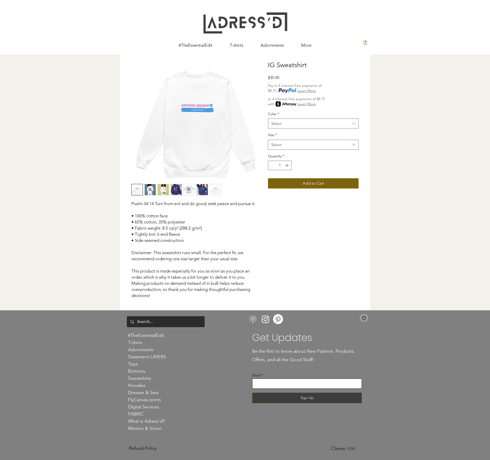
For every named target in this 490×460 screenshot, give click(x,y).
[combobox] (313, 123)
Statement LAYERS (147, 357)
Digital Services (143, 407)
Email (256, 375)
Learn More (306, 90)
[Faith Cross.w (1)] (253, 319)
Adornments (140, 349)
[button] (365, 42)
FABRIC (136, 414)
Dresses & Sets (143, 392)
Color (273, 114)
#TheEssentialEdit (146, 335)
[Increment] (287, 165)
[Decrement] (272, 165)
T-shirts (135, 342)
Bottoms (136, 371)
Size (272, 135)
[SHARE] (364, 318)
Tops (133, 364)
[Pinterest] (278, 319)
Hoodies (136, 385)
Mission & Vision (145, 428)
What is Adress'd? (146, 421)
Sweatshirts (139, 378)
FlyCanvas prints (144, 400)
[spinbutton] (279, 165)
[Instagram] (266, 319)
